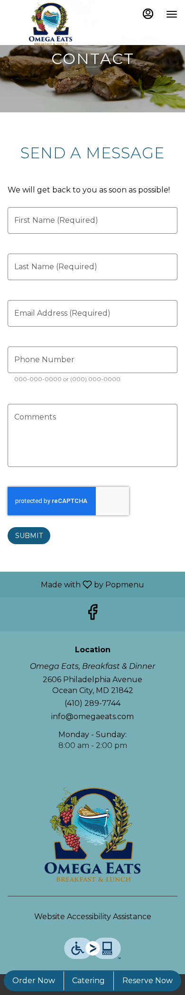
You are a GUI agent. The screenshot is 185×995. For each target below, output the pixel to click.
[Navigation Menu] (171, 14)
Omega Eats (92, 834)
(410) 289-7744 (92, 703)
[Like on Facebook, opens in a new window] (92, 614)
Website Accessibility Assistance (92, 916)
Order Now (33, 980)
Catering (88, 980)
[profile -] (148, 13)
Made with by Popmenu (75, 584)
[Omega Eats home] (50, 23)
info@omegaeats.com (92, 716)
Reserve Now (147, 980)
